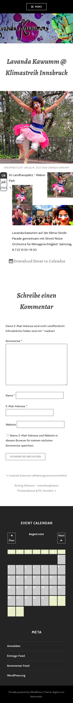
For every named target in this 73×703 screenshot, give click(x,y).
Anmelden (13, 646)
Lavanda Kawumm (58, 167)
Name (10, 395)
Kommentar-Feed (18, 665)
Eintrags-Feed (16, 656)
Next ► (61, 538)
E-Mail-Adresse (16, 406)
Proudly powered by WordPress (25, 692)
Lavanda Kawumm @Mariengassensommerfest (38, 475)
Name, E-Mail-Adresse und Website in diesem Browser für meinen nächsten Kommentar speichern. (32, 440)
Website (11, 424)
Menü (38, 6)
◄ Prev (11, 538)
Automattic (36, 696)
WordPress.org (16, 675)
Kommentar (14, 341)
